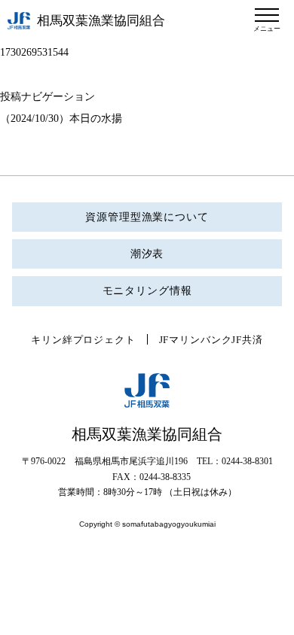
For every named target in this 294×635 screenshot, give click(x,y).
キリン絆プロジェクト (83, 339)
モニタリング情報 (147, 290)
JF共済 (246, 339)
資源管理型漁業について (146, 217)
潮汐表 (147, 254)
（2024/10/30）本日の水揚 (61, 118)
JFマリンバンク (195, 339)
